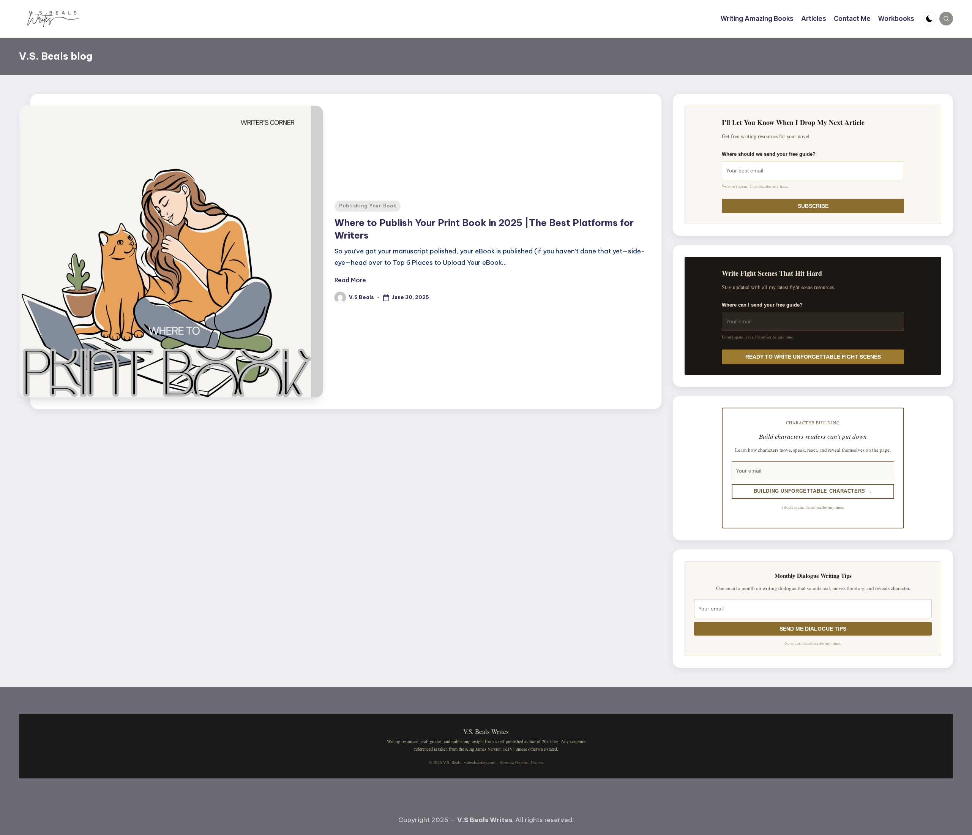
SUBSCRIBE (813, 206)
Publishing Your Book (367, 206)
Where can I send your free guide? (762, 305)
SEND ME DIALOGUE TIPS (812, 629)
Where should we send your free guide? (769, 154)
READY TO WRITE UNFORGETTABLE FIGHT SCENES (813, 357)
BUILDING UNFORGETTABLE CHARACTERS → (813, 491)
